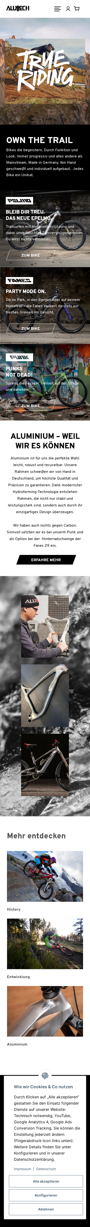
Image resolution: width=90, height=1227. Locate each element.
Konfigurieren (46, 1195)
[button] (71, 8)
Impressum (22, 1169)
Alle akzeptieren (46, 1181)
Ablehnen (46, 1209)
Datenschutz (46, 1169)
